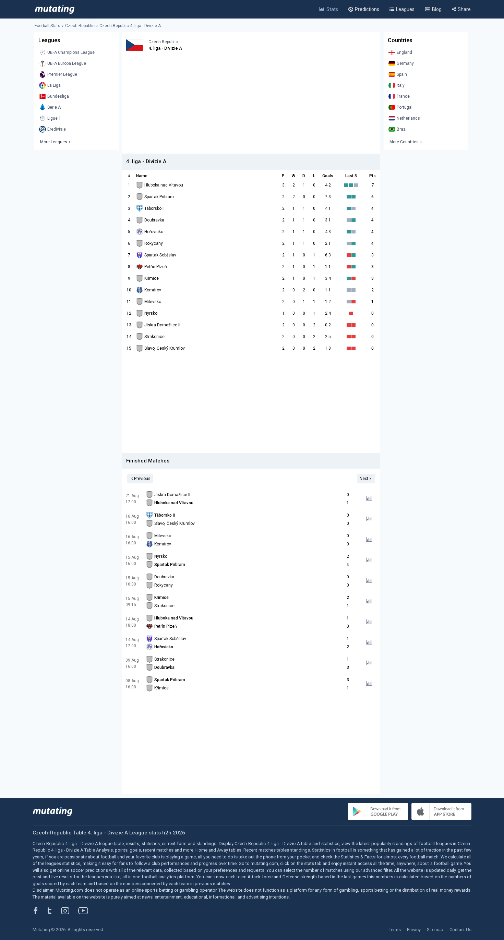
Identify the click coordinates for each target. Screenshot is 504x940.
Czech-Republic (80, 25)
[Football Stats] (55, 9)
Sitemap (435, 929)
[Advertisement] (251, 106)
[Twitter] (54, 910)
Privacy (414, 929)
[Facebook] (39, 910)
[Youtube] (86, 910)
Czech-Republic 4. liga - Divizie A (130, 25)
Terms (395, 929)
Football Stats (47, 25)
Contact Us (460, 929)
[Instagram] (70, 910)
